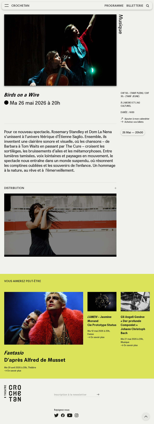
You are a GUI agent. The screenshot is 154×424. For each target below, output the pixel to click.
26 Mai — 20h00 (132, 132)
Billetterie (134, 6)
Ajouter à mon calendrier (137, 119)
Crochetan (20, 6)
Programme (114, 6)
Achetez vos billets (134, 122)
